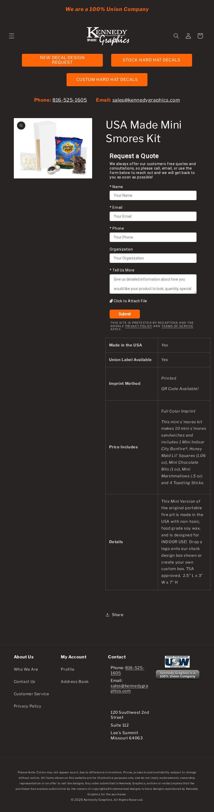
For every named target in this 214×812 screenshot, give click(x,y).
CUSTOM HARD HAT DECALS (107, 79)
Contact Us (24, 681)
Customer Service (31, 694)
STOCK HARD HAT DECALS (151, 59)
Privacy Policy (138, 326)
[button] (11, 36)
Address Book (75, 681)
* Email (116, 207)
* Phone (117, 228)
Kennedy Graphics (98, 800)
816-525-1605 (69, 100)
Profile (67, 669)
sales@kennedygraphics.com (146, 100)
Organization (121, 249)
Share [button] (117, 614)
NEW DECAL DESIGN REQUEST (62, 60)
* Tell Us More (122, 270)
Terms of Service (178, 326)
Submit (125, 314)
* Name (116, 187)
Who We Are (26, 669)
